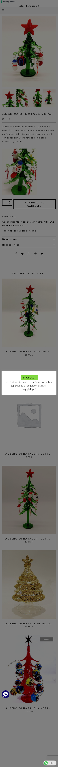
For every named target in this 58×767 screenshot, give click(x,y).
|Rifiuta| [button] (43, 385)
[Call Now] (5, 694)
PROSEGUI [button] (29, 377)
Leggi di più (29, 389)
